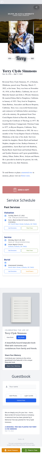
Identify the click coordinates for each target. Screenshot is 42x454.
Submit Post (21, 400)
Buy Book (21, 337)
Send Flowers (29, 271)
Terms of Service (26, 445)
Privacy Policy (15, 445)
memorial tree (27, 172)
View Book (10, 337)
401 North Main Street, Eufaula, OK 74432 (22, 224)
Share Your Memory (13, 366)
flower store (25, 175)
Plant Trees (30, 228)
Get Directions (12, 228)
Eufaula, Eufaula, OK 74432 (17, 246)
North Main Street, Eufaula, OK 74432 (21, 267)
